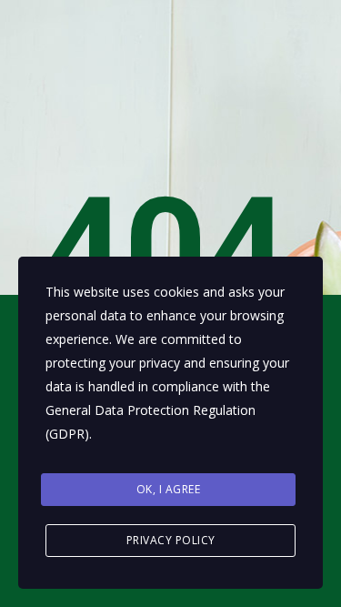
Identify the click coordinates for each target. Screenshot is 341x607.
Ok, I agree (168, 489)
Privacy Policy (171, 540)
